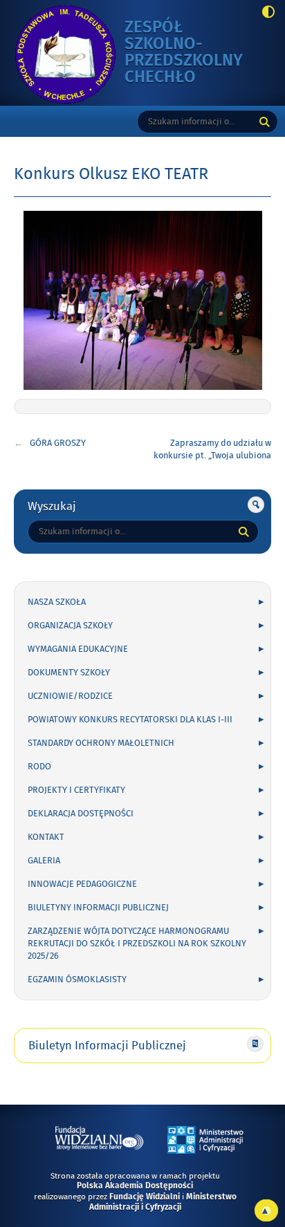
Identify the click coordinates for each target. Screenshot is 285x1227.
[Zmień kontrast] (264, 13)
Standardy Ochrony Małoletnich (101, 743)
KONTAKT (46, 837)
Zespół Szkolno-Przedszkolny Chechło (186, 52)
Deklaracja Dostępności (81, 813)
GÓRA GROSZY (58, 443)
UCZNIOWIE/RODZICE (70, 696)
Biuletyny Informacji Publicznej (98, 907)
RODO (39, 766)
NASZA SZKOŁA (57, 602)
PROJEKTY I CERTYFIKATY (76, 790)
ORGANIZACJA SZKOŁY (70, 625)
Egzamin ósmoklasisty (77, 979)
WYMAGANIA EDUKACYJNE (78, 649)
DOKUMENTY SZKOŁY (69, 672)
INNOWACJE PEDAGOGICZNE (82, 884)
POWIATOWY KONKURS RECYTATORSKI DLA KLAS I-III (130, 719)
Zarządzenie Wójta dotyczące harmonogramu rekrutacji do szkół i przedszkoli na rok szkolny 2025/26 (137, 943)
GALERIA (44, 860)
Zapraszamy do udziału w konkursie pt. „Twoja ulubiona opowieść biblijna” (212, 455)
